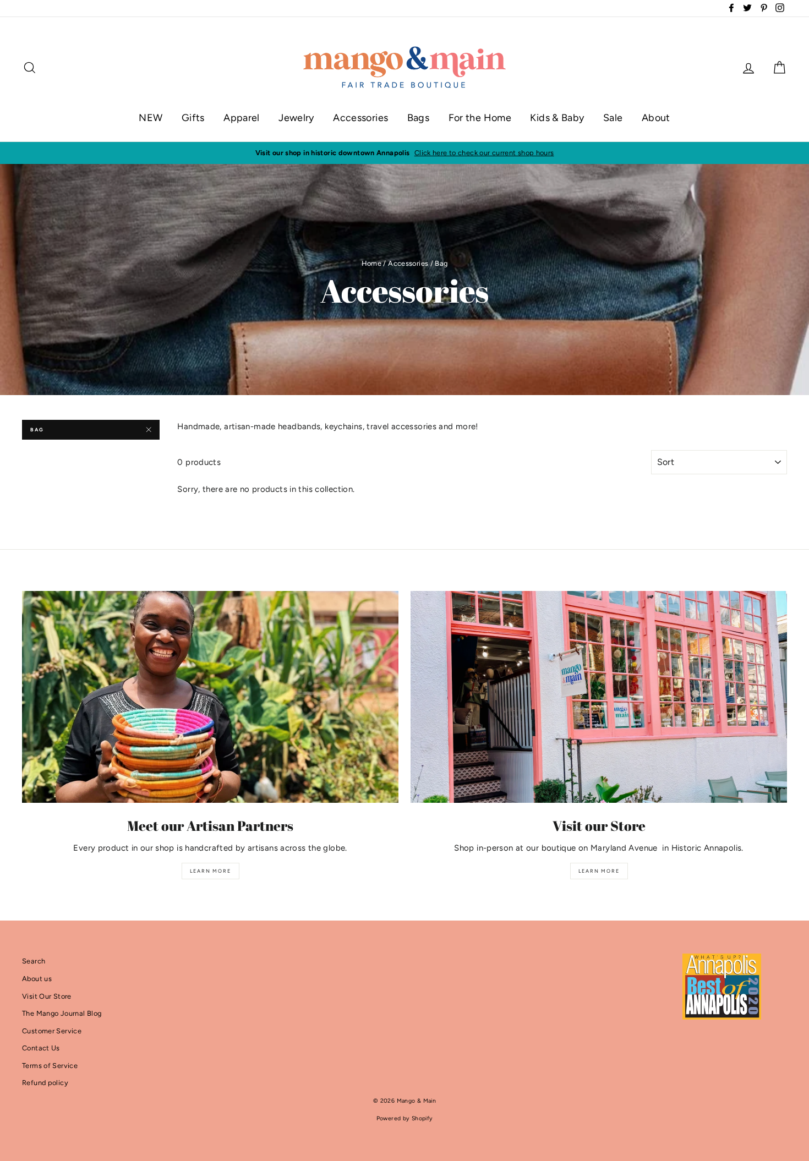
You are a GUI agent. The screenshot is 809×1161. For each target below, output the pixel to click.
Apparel (241, 118)
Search (33, 961)
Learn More (210, 871)
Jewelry (296, 118)
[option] (404, 152)
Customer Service (51, 1031)
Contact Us (41, 1048)
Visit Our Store (47, 996)
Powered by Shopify (404, 1118)
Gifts (193, 118)
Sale (613, 118)
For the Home (480, 118)
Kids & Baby (557, 118)
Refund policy (45, 1082)
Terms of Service (50, 1065)
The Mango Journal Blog (61, 1013)
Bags (418, 118)
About (656, 118)
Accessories (360, 118)
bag (36, 429)
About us (37, 978)
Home (372, 263)
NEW (150, 118)
